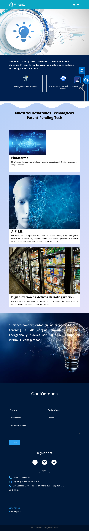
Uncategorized (16, 511)
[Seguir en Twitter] (44, 462)
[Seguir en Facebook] (35, 462)
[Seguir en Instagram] (54, 462)
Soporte (44, 470)
